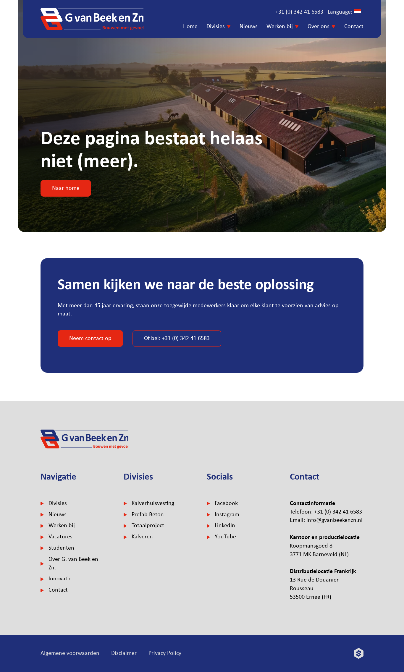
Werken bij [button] (279, 27)
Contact (353, 27)
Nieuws (249, 27)
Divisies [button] (215, 27)
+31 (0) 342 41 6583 (299, 12)
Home (190, 27)
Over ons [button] (318, 27)
